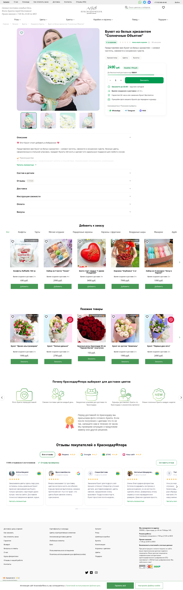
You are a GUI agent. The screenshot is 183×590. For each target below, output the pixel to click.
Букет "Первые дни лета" (158, 346)
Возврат (7, 545)
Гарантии (7, 541)
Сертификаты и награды (59, 529)
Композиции (100, 545)
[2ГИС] (39, 473)
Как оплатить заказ (41, 2)
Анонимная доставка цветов (60, 537)
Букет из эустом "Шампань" (125, 346)
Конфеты (22, 232)
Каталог (6, 2)
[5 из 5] (130, 42)
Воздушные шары (137, 232)
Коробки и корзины (102, 20)
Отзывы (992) (81, 2)
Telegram (131, 111)
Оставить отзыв (166, 463)
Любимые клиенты (57, 541)
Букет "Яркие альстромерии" (24, 346)
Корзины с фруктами (111, 232)
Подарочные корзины (83, 232)
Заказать (24, 361)
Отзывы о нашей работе (13, 560)
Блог (51, 545)
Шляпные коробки (102, 537)
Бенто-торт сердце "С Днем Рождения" (91, 272)
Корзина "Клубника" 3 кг (125, 271)
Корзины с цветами (102, 549)
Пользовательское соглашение (62, 551)
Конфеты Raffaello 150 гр (24, 271)
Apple (174, 232)
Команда (25, 2)
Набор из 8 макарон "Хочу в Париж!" (159, 272)
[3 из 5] (125, 42)
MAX (144, 111)
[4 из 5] (127, 42)
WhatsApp (116, 111)
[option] (58, 69)
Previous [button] (4, 262)
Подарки (162, 20)
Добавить (24, 286)
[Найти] (126, 7)
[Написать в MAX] (149, 2)
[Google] (78, 473)
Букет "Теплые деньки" (58, 346)
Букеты (69, 20)
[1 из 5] (120, 42)
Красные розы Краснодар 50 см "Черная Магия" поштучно (91, 347)
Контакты (68, 2)
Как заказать (9, 533)
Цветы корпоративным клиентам (63, 533)
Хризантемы (112, 58)
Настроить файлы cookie (149, 585)
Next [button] (178, 262)
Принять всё (120, 585)
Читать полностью (25, 165)
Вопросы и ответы (11, 549)
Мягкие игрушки (56, 232)
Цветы (42, 20)
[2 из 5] (123, 42)
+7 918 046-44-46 (160, 2)
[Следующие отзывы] (177, 486)
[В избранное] (21, 33)
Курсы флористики (11, 556)
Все (7, 232)
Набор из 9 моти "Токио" (57, 271)
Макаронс (158, 232)
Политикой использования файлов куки (83, 585)
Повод (135, 20)
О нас (16, 2)
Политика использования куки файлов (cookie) (68, 554)
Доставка (56, 2)
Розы (16, 20)
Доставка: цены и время (13, 529)
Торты (37, 232)
